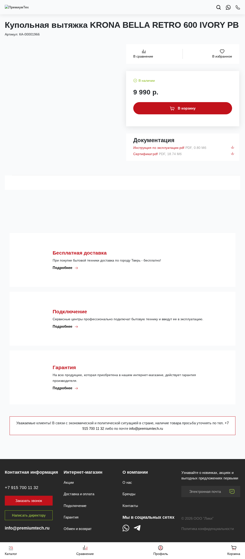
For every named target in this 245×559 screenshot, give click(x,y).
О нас (127, 482)
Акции (69, 482)
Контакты (130, 506)
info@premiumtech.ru (146, 428)
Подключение (75, 506)
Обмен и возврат (78, 529)
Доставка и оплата (79, 494)
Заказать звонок (28, 501)
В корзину (186, 108)
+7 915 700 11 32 (21, 487)
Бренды (128, 494)
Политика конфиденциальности (207, 529)
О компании (135, 472)
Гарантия (71, 517)
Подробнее (63, 268)
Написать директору (29, 515)
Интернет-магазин (83, 472)
